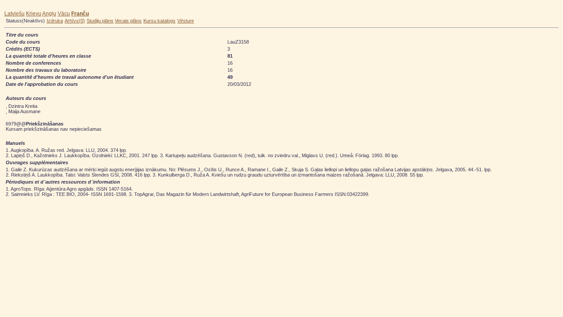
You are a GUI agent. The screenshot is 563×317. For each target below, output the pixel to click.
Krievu (33, 14)
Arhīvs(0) (75, 20)
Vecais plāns (128, 20)
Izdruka (55, 20)
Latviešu (14, 14)
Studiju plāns (100, 20)
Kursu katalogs (159, 20)
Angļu (49, 14)
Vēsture (185, 20)
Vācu (64, 14)
